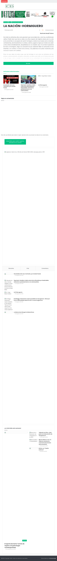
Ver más (28, 63)
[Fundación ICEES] (12, 6)
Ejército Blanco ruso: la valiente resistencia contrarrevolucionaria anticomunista (45, 442)
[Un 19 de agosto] (46, 79)
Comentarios (45, 268)
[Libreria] (28, 14)
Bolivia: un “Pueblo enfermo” (44, 449)
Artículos (5, 22)
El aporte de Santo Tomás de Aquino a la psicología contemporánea (14, 545)
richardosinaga (52, 558)
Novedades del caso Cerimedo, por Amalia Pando (9, 86)
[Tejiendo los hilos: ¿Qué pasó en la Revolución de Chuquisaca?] (33, 435)
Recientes (11, 268)
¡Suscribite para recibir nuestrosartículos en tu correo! (15, 141)
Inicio (10, 22)
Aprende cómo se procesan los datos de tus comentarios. (35, 135)
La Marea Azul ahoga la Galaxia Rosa (24, 312)
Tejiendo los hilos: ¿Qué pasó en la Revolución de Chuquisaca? (45, 434)
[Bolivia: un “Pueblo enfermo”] (33, 450)
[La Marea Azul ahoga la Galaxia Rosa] (9, 366)
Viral (28, 268)
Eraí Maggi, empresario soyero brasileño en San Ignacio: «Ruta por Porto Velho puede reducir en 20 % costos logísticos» (32, 299)
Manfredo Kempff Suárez (17, 22)
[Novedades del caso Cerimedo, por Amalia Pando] (11, 79)
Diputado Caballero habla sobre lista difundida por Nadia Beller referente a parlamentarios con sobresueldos (28, 87)
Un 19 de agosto (42, 85)
